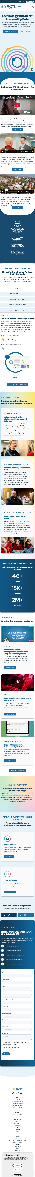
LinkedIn (15, 1093)
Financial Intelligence (17, 1105)
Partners (17, 1144)
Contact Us (17, 1152)
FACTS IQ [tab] (18, 288)
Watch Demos (26, 32)
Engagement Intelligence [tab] (17, 299)
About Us (17, 1138)
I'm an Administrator (9, 915)
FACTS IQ (17, 1099)
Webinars (17, 1125)
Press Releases (17, 1146)
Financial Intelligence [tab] (17, 305)
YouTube (21, 1093)
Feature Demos (17, 1123)
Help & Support (17, 1150)
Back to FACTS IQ (17, 377)
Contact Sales (10, 32)
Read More (17, 129)
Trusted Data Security (17, 1142)
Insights (17, 1121)
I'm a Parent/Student (25, 915)
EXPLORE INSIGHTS (17, 770)
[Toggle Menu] (19, 7)
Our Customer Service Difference (17, 1140)
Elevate (18, 1129)
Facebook (13, 1093)
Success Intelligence (17, 1107)
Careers (17, 1148)
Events (17, 1127)
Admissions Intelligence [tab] (17, 294)
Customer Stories (17, 1114)
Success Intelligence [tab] (17, 310)
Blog (17, 1131)
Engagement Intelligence (17, 1103)
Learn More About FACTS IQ (17, 385)
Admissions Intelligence (17, 1101)
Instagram (18, 1093)
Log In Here (21, 1)
